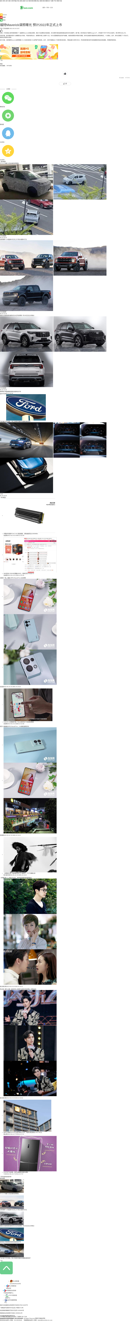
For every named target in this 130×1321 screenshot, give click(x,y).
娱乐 (9, 1)
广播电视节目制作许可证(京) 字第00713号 (11, 1307)
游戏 (21, 1)
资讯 (4, 1)
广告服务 (18, 1316)
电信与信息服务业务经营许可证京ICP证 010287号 (14, 1305)
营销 (32, 1)
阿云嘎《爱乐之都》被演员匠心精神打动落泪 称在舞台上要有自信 (18, 989)
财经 (43, 1)
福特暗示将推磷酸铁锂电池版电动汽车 (10, 391)
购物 (58, 1)
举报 (1, 64)
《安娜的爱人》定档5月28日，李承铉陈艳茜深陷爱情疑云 (16, 877)
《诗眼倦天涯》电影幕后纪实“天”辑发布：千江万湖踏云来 (19, 873)
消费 (52, 1)
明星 (15, 1)
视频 (41, 1)
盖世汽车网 (3, 393)
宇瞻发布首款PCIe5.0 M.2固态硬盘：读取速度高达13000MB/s (21, 533)
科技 (60, 1)
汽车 (55, 1)
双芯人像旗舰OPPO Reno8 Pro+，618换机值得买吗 (14, 726)
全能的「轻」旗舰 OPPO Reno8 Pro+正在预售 (13, 578)
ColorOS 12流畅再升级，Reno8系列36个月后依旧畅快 (19, 722)
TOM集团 (2, 1316)
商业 (38, 1)
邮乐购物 (8, 1316)
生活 (26, 1)
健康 (46, 1)
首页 (1, 1)
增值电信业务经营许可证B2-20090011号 (11, 1313)
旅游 (24, 1)
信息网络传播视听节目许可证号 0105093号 (12, 1310)
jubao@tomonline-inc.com (45, 1320)
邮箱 (35, 1)
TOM (5, 1174)
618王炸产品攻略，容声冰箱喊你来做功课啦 (16, 1172)
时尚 (18, 1)
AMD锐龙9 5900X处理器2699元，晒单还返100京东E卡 (19, 573)
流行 (7, 1)
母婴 (29, 1)
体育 (12, 1)
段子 (49, 1)
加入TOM (24, 1316)
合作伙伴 (13, 1316)
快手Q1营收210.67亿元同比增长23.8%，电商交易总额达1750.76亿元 (23, 1132)
